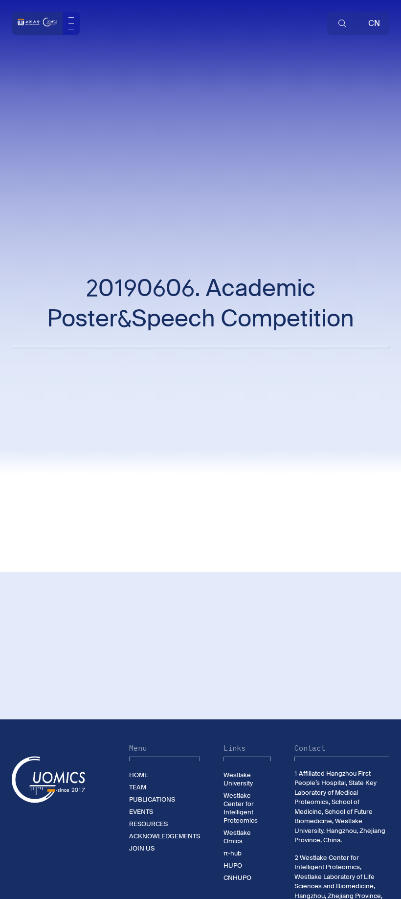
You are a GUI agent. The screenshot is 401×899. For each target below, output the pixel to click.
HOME (138, 775)
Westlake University (238, 779)
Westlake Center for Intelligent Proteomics (240, 808)
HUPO (232, 865)
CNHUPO (237, 878)
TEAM (137, 787)
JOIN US (142, 848)
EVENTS (141, 811)
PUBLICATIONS (152, 799)
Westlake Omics (237, 837)
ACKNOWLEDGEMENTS (164, 836)
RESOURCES (148, 824)
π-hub (232, 853)
